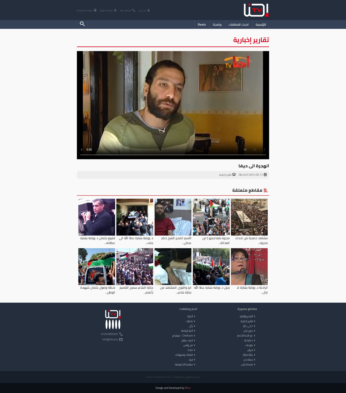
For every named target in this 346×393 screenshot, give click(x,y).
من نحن (144, 10)
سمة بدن (249, 359)
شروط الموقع (108, 10)
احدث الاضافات (239, 24)
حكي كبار (249, 326)
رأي (192, 326)
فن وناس (189, 345)
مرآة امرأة (249, 355)
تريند (192, 359)
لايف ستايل (188, 340)
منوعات (250, 345)
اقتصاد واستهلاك (185, 355)
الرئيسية (261, 24)
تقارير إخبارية (227, 175)
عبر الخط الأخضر (246, 335)
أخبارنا (191, 316)
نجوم (252, 350)
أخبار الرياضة (188, 331)
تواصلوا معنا (128, 10)
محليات (191, 321)
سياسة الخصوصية (87, 10)
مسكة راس (248, 364)
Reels (202, 24)
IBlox (188, 387)
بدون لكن (249, 331)
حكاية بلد (250, 340)
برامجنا (217, 24)
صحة (192, 350)
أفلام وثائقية (248, 316)
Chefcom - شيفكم (184, 335)
